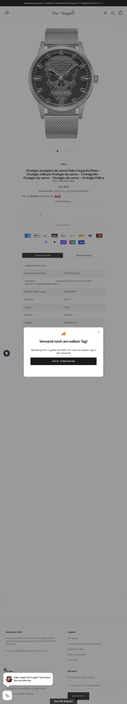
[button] (7, 353)
